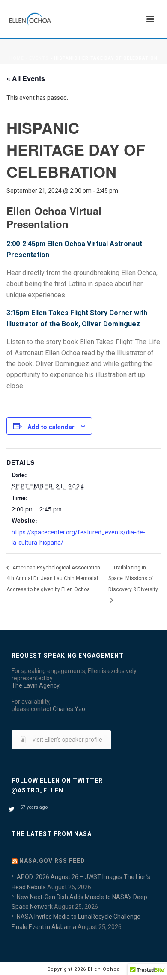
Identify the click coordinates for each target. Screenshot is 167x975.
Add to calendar (50, 426)
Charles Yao (69, 708)
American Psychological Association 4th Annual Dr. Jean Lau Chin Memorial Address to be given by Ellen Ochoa (53, 578)
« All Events (25, 78)
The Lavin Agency (35, 685)
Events (39, 58)
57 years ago (34, 807)
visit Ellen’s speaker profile (67, 739)
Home (16, 58)
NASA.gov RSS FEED (52, 860)
